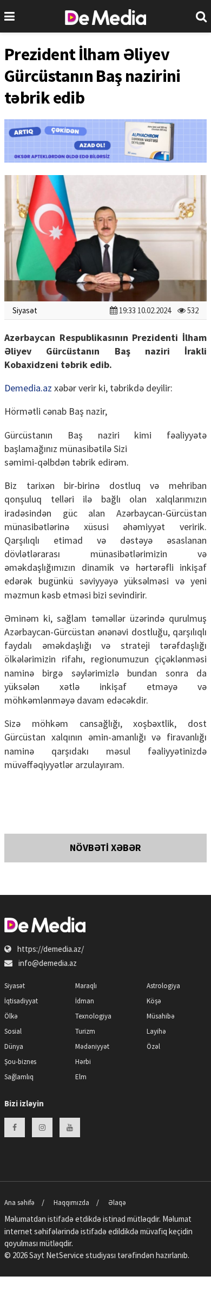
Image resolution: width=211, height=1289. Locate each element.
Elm (81, 1076)
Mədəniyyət (92, 1046)
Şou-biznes (20, 1061)
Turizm (85, 1031)
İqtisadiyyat (21, 1001)
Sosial (13, 1031)
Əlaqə (117, 1202)
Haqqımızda (71, 1202)
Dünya (13, 1046)
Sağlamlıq (19, 1076)
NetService (65, 1255)
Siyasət (24, 310)
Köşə (154, 1001)
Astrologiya (163, 985)
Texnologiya (93, 1016)
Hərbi (83, 1061)
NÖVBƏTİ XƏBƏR (105, 847)
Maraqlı (86, 985)
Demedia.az (28, 388)
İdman (84, 1001)
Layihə (156, 1031)
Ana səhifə (19, 1202)
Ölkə (11, 1016)
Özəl (153, 1046)
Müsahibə (161, 1016)
